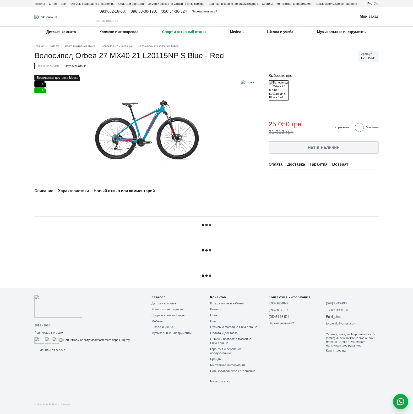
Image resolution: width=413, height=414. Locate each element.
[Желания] (341, 17)
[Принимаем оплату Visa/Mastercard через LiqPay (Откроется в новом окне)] (95, 340)
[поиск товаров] (299, 20)
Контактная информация (294, 4)
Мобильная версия (52, 350)
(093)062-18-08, (112, 11)
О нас (53, 4)
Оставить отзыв (75, 66)
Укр (376, 3)
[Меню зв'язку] (400, 401)
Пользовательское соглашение (336, 4)
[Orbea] (247, 81)
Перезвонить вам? (204, 11)
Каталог (39, 4)
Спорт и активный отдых (184, 32)
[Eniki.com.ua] (58, 306)
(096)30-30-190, (143, 11)
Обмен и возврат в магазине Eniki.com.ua (176, 4)
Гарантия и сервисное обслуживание (232, 4)
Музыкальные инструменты (342, 32)
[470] (279, 90)
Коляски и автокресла (118, 32)
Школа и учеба (280, 32)
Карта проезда (336, 350)
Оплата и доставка (131, 4)
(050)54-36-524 (174, 11)
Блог (63, 4)
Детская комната (61, 32)
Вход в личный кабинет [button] (227, 303)
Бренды (267, 4)
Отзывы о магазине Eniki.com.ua (92, 4)
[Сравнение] (329, 17)
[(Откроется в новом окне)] (48, 340)
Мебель (237, 32)
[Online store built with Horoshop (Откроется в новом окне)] (52, 408)
